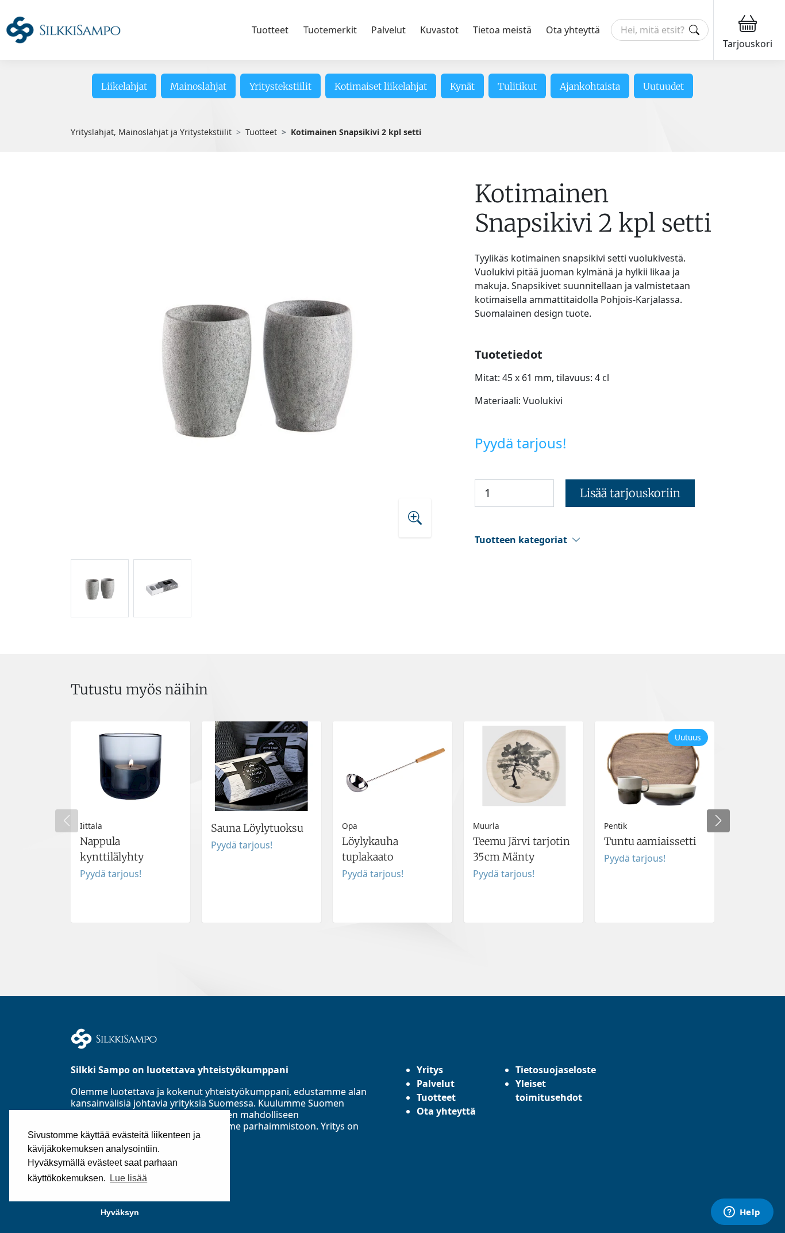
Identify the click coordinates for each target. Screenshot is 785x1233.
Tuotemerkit (330, 30)
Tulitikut (517, 86)
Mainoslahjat (198, 86)
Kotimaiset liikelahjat (380, 86)
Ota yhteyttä (573, 30)
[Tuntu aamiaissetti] (654, 822)
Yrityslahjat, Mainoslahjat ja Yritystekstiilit (151, 131)
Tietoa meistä (502, 30)
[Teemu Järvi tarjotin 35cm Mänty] (523, 822)
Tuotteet (270, 30)
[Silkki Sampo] (63, 30)
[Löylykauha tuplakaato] (392, 822)
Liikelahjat (124, 86)
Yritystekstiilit (280, 86)
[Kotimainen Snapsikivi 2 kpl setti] (256, 364)
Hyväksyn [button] (120, 1212)
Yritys (430, 1069)
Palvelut (388, 30)
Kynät (462, 86)
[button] (594, 540)
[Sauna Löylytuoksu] (261, 822)
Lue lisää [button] (128, 1178)
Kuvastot (439, 30)
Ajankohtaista (590, 86)
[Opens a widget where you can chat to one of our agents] (742, 1213)
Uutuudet (663, 86)
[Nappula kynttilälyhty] (130, 822)
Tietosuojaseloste (555, 1069)
